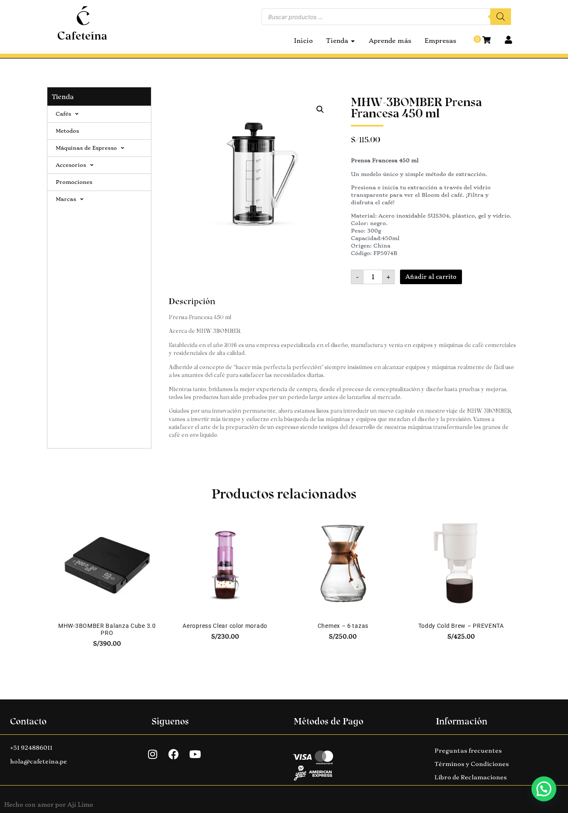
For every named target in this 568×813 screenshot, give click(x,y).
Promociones (74, 182)
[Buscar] (500, 16)
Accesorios (71, 165)
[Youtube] (195, 754)
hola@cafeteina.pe (38, 761)
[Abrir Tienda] (353, 41)
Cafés (63, 114)
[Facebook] (173, 754)
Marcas (66, 199)
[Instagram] (152, 754)
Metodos (67, 131)
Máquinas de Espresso (86, 148)
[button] (320, 109)
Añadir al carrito (431, 276)
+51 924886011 (31, 747)
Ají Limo (80, 804)
